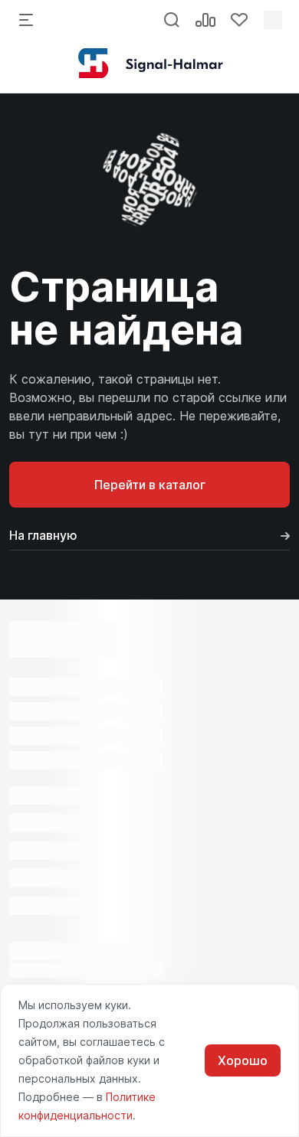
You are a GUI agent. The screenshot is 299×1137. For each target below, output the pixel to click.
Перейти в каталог (149, 484)
